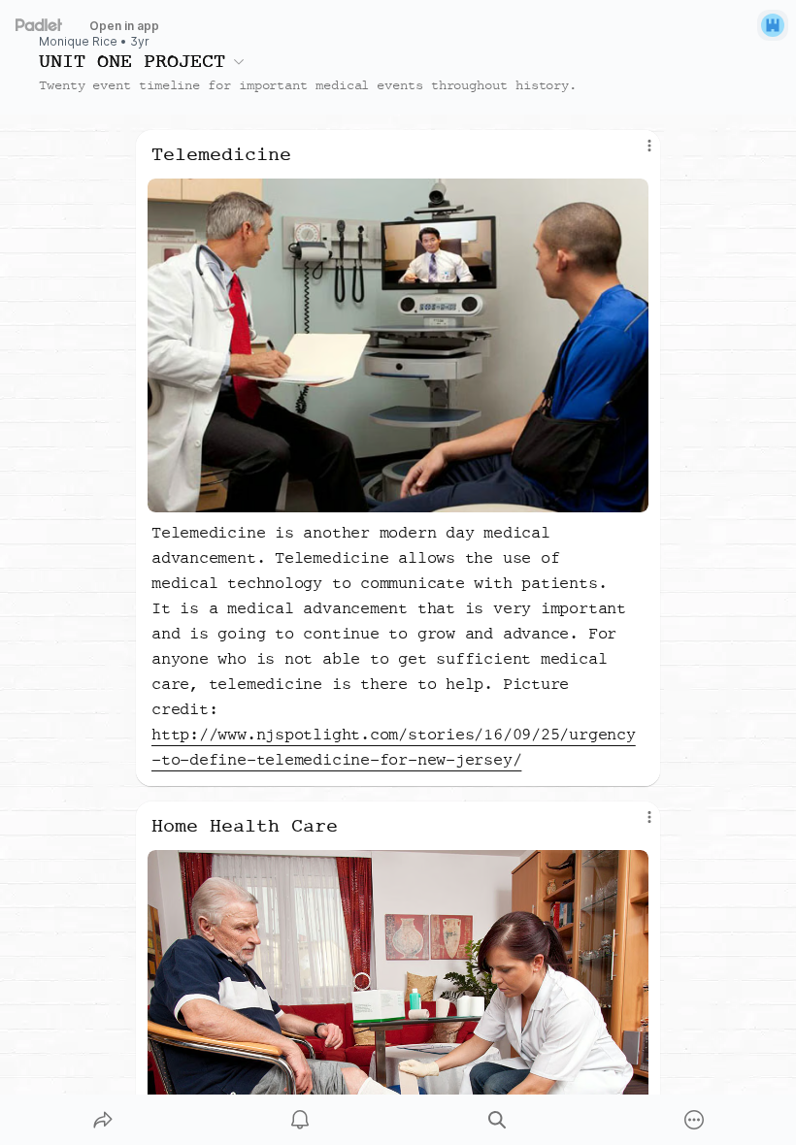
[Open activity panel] (300, 1119)
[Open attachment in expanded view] (398, 345)
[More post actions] (637, 153)
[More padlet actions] (694, 1119)
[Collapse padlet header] (239, 61)
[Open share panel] (102, 1119)
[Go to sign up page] (772, 25)
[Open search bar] (497, 1119)
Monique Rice (78, 42)
